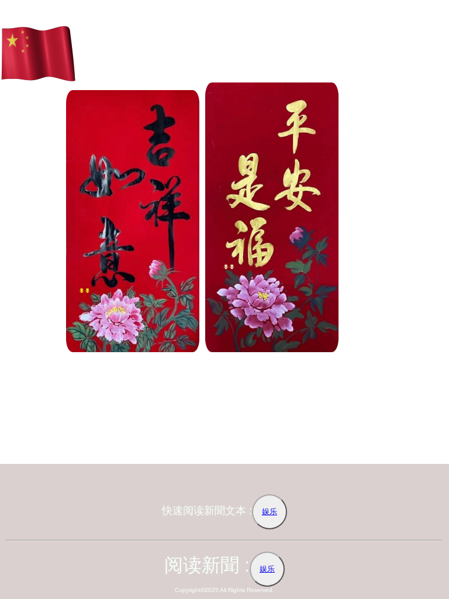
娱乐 (269, 511)
